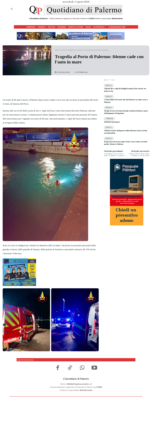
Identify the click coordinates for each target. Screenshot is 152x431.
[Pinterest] (53, 81)
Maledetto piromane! (112, 122)
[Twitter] (48, 81)
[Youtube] (94, 368)
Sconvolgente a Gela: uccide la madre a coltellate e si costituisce (114, 154)
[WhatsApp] (58, 81)
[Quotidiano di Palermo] (76, 10)
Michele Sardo (64, 72)
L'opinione (109, 119)
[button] (12, 9)
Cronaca (108, 85)
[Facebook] (43, 81)
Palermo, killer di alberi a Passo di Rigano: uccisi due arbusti (139, 154)
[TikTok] (70, 368)
